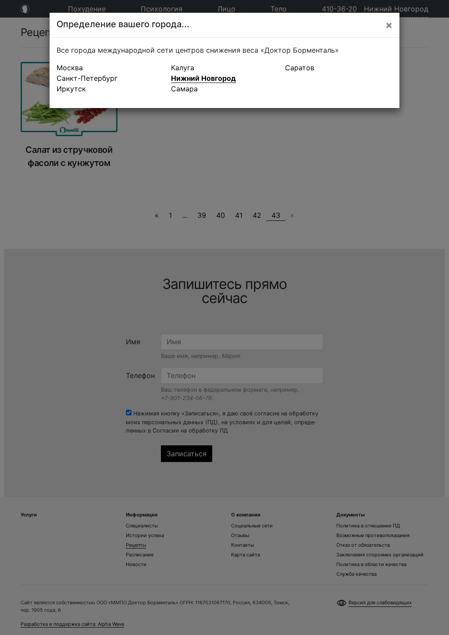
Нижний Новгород (203, 78)
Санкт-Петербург (87, 78)
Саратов (299, 67)
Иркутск (71, 88)
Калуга (182, 67)
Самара (184, 88)
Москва (70, 67)
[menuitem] (110, 67)
